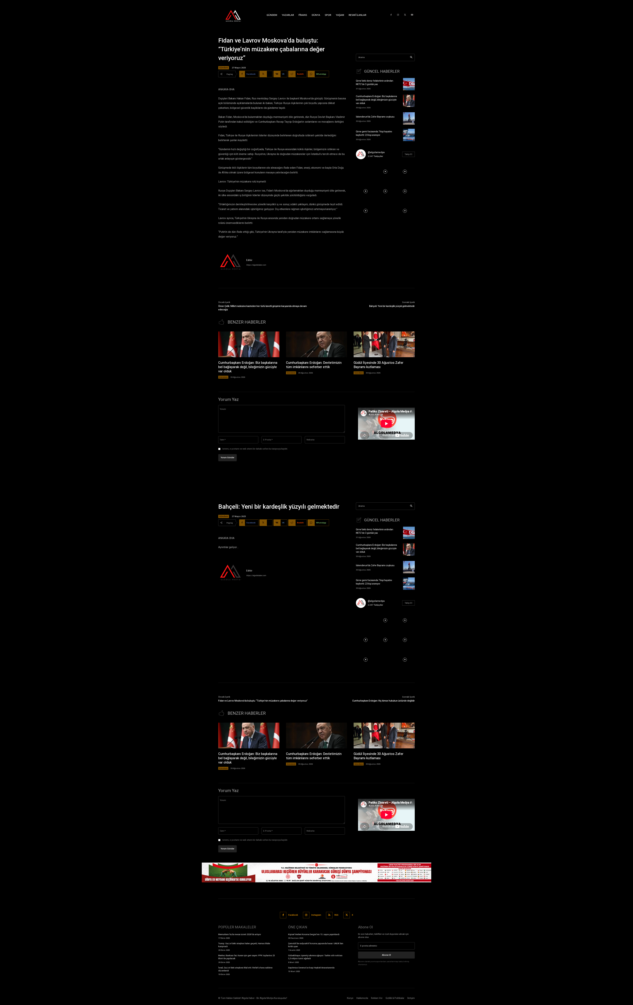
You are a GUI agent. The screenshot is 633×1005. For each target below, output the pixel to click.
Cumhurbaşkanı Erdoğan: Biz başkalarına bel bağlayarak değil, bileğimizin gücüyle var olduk (376, 100)
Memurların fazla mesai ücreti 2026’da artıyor (239, 934)
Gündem (223, 67)
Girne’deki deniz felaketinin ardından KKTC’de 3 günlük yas (374, 82)
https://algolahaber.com (256, 265)
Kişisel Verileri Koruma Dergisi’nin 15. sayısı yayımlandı (313, 934)
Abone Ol (386, 955)
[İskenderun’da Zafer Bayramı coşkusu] (409, 118)
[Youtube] (412, 15)
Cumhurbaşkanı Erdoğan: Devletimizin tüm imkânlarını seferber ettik (314, 364)
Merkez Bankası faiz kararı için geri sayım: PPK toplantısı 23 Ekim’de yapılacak (246, 957)
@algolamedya (376, 152)
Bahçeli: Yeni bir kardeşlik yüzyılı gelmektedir (392, 306)
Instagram (316, 914)
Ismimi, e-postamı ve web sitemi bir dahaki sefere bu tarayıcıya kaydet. (255, 448)
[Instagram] (398, 15)
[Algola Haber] (236, 15)
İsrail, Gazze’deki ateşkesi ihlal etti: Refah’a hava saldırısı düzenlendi (245, 969)
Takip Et (408, 154)
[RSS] (329, 915)
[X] (405, 15)
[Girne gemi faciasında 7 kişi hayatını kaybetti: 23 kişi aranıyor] (409, 135)
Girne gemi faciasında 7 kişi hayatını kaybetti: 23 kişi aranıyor (374, 133)
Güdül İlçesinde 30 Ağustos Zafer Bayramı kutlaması (378, 364)
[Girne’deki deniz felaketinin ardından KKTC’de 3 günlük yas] (409, 84)
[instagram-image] (366, 171)
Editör (249, 260)
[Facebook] (391, 15)
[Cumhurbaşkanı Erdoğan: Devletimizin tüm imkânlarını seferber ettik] (316, 344)
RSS (336, 914)
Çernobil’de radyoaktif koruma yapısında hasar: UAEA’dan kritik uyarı (315, 945)
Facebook (293, 914)
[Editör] (230, 262)
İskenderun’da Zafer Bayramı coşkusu (375, 117)
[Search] (411, 57)
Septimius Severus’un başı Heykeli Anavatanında (311, 967)
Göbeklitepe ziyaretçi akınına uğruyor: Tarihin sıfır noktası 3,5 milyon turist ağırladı (315, 957)
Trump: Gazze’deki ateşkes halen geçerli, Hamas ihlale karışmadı (244, 945)
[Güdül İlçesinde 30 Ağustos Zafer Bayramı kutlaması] (384, 344)
